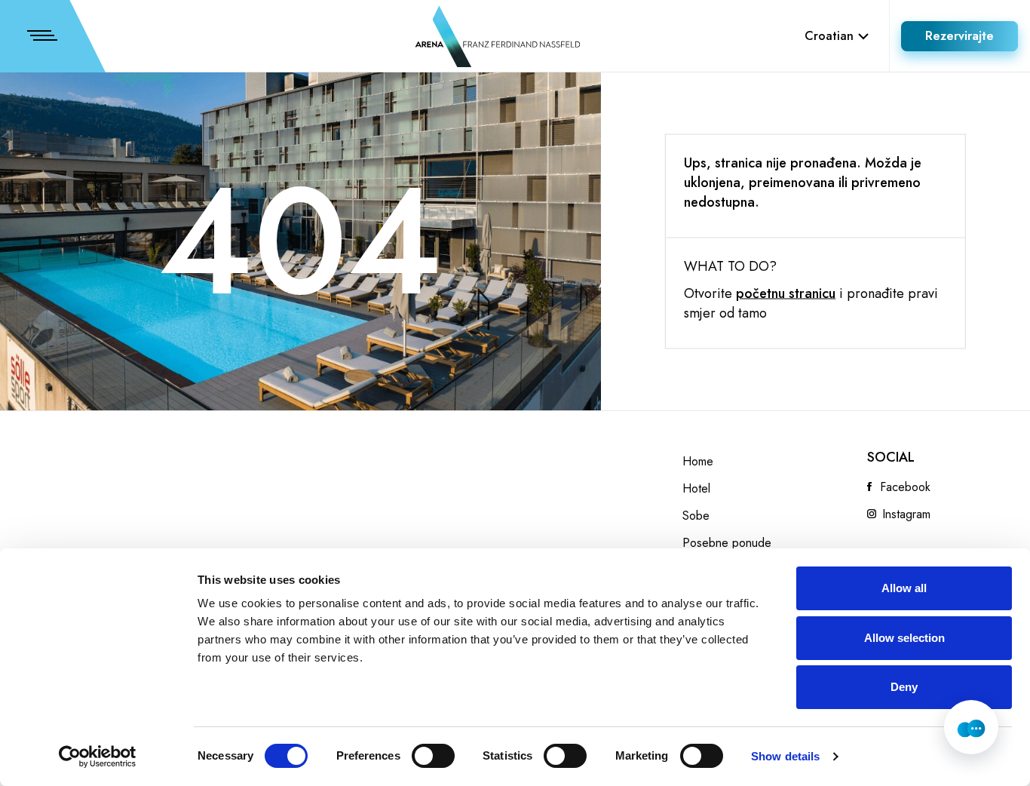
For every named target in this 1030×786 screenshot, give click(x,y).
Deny (904, 686)
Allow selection (904, 637)
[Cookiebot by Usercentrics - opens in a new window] (98, 756)
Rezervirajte (959, 36)
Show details (785, 756)
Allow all (904, 588)
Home (697, 461)
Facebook (905, 487)
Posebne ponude (726, 543)
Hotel (696, 488)
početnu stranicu (785, 293)
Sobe (696, 515)
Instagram (906, 514)
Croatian (829, 36)
